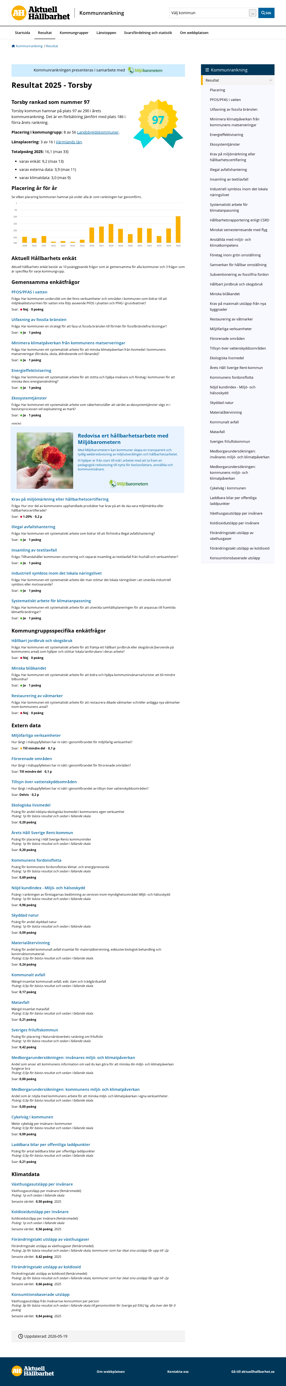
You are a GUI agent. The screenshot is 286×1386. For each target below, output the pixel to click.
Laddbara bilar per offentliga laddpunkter (233, 500)
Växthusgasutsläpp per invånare (236, 513)
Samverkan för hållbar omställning (238, 264)
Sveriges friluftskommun (230, 441)
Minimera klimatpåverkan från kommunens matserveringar (234, 122)
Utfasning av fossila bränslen (233, 109)
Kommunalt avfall (224, 422)
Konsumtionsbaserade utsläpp (235, 558)
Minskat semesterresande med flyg (238, 229)
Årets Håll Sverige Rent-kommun (236, 367)
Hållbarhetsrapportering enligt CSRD (239, 220)
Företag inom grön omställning (235, 255)
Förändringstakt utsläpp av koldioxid (239, 548)
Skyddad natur (221, 402)
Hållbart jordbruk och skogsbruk (236, 284)
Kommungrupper (74, 32)
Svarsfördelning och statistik (148, 32)
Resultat (45, 32)
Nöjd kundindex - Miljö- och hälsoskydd (232, 390)
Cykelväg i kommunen (228, 488)
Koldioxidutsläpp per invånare (234, 523)
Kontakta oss (178, 1371)
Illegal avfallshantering (228, 169)
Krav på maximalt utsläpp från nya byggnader (238, 306)
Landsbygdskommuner (98, 132)
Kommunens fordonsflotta (231, 377)
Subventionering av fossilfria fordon (239, 274)
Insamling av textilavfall (229, 179)
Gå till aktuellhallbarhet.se (253, 1371)
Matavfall (217, 431)
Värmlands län (69, 141)
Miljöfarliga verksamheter (231, 328)
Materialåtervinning (226, 412)
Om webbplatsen (194, 32)
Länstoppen (106, 32)
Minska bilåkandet (225, 293)
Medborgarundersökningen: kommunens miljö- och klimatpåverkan (233, 472)
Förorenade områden (227, 338)
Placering (217, 90)
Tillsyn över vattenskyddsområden (238, 348)
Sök (268, 13)
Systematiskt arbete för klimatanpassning (229, 207)
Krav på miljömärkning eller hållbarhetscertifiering (232, 157)
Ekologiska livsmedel (227, 358)
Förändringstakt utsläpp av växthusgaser (232, 535)
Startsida (22, 32)
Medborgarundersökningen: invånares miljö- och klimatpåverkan (239, 454)
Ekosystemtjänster (225, 144)
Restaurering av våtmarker (231, 319)
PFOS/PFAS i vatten (225, 99)
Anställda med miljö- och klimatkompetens (230, 242)
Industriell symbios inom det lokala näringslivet (239, 192)
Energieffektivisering (226, 134)
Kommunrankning (29, 46)
